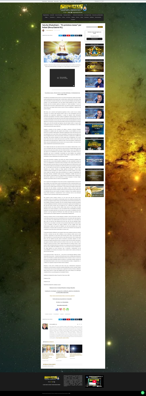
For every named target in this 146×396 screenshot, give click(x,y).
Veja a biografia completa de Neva (62, 337)
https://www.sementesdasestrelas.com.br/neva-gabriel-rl (62, 295)
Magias (46, 17)
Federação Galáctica (67, 14)
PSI (69, 393)
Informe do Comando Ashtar (78, 14)
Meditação (92, 17)
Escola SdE (52, 14)
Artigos (81, 17)
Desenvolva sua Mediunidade (97, 14)
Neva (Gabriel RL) (49, 30)
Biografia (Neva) (46, 14)
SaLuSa (62, 314)
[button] (142, 392)
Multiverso (59, 17)
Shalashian (67, 314)
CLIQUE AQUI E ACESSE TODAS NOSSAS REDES (51, 384)
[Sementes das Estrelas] (73, 7)
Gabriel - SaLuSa (48, 314)
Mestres (77, 17)
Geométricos (52, 17)
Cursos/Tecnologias (58, 14)
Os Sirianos (56, 314)
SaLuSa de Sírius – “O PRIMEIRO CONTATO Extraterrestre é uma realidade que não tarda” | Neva (61, 356)
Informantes (86, 17)
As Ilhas (63, 17)
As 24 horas (68, 17)
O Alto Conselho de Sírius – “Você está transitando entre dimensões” (76, 355)
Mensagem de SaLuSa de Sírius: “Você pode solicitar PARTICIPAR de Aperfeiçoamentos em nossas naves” (48, 356)
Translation (73, 19)
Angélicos (73, 17)
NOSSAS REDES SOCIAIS (77, 12)
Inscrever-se (94, 38)
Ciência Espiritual (98, 17)
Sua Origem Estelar (87, 14)
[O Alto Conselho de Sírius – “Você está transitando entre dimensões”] (76, 349)
